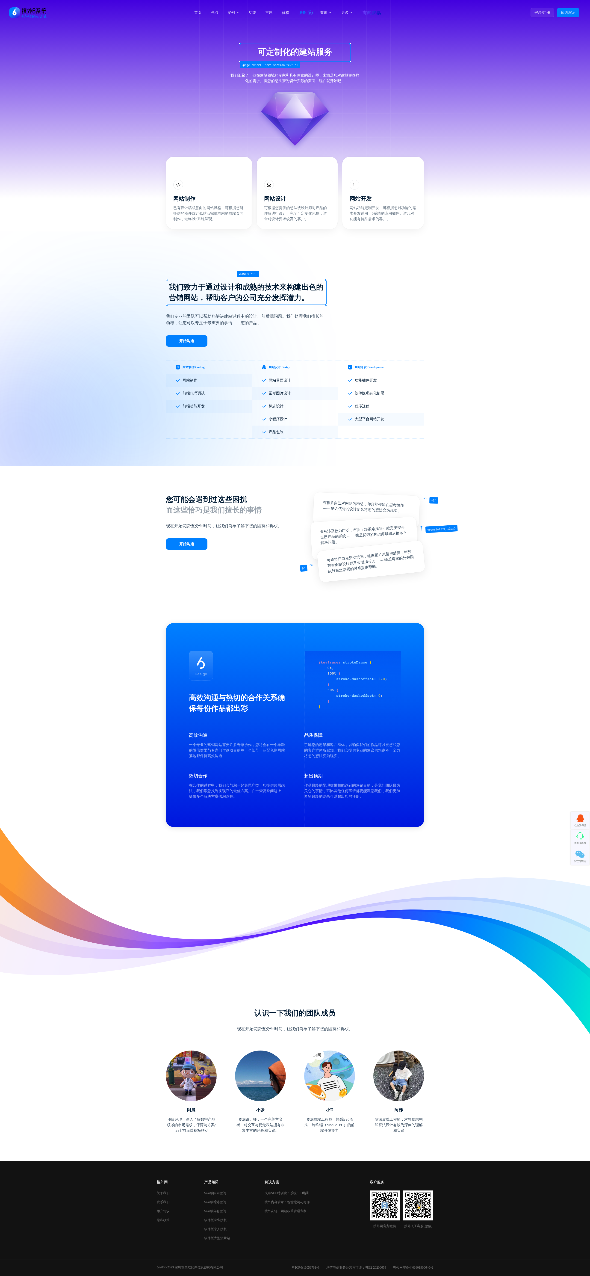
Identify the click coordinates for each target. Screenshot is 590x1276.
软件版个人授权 (215, 1229)
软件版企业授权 (215, 1220)
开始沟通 (186, 341)
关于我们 (163, 1193)
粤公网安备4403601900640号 (413, 1267)
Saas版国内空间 (215, 1193)
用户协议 (163, 1211)
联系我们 (163, 1202)
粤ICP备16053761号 (305, 1267)
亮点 (214, 13)
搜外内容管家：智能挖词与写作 (287, 1202)
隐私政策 (163, 1220)
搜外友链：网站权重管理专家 (286, 1211)
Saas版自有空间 (215, 1211)
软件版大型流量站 (217, 1238)
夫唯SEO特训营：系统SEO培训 (287, 1193)
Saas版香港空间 (215, 1202)
